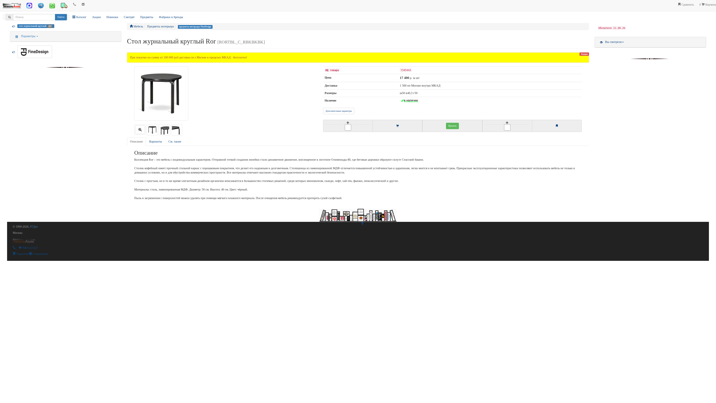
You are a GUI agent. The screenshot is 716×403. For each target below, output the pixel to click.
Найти (61, 17)
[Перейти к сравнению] (556, 126)
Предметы (146, 17)
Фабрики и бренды (171, 17)
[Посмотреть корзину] (397, 126)
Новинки (112, 17)
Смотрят (129, 17)
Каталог (81, 17)
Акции (96, 17)
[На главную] (12, 4)
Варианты (155, 141)
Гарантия (22, 253)
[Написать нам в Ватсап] (52, 5)
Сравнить (687, 4)
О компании (40, 253)
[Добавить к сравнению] (507, 126)
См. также (174, 141)
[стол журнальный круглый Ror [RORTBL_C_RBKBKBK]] (140, 129)
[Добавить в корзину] (348, 126)
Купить (452, 125)
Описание (136, 141)
